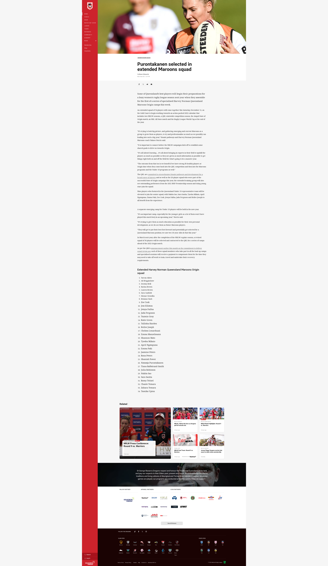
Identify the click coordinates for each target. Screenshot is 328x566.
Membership (87, 45)
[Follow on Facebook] (138, 531)
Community (88, 34)
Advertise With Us (152, 562)
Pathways (87, 31)
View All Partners (172, 523)
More (86, 40)
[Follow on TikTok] (135, 531)
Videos (86, 16)
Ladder (86, 25)
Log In (88, 558)
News (86, 13)
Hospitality (87, 51)
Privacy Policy (128, 562)
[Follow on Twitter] (142, 531)
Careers (135, 562)
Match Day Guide (90, 22)
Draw (86, 19)
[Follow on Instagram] (146, 531)
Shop (85, 48)
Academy (87, 37)
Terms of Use (121, 562)
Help (139, 562)
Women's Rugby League (144, 58)
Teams (86, 28)
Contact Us (143, 562)
